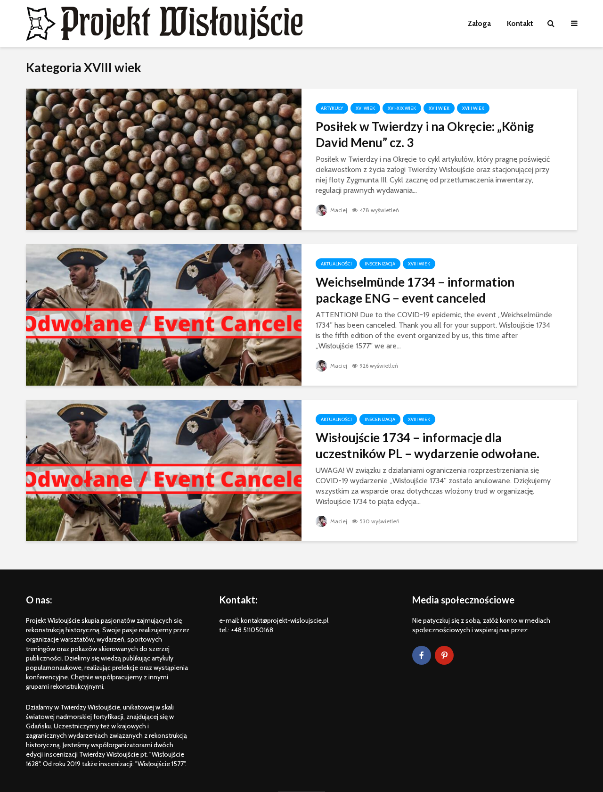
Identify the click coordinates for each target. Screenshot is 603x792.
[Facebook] (421, 655)
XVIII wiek (473, 108)
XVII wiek (439, 108)
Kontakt (520, 23)
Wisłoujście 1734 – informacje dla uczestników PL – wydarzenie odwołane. (427, 445)
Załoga (479, 23)
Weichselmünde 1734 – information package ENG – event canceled (415, 289)
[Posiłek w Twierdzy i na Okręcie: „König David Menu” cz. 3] (164, 158)
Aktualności (336, 264)
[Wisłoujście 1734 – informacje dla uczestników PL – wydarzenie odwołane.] (164, 469)
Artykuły (332, 108)
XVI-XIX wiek (402, 108)
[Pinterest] (444, 655)
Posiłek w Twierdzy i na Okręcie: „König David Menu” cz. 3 (425, 134)
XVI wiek (365, 108)
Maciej (338, 210)
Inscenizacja (380, 264)
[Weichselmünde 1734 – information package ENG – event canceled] (164, 314)
